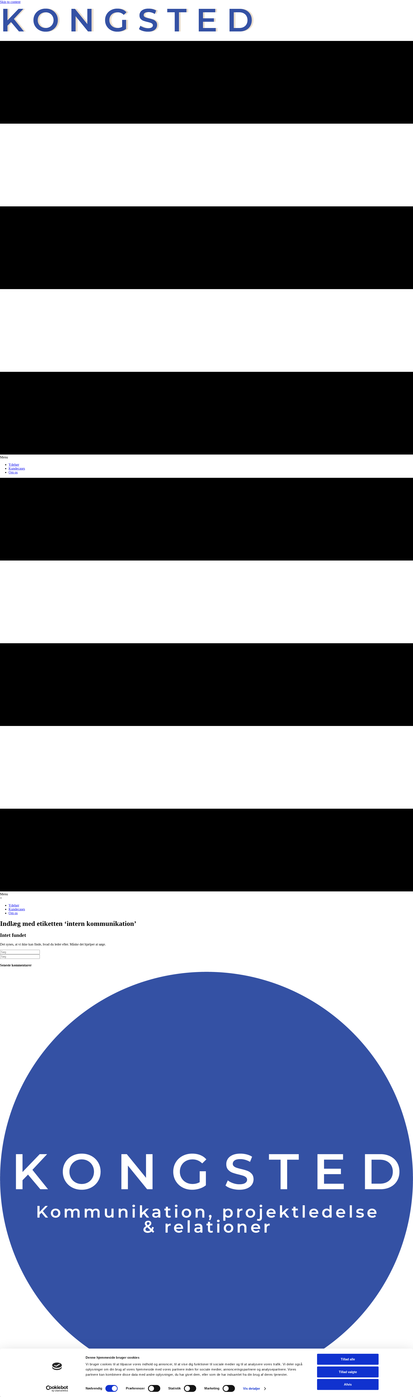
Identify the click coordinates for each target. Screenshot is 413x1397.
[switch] (154, 1388)
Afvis (348, 1384)
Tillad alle (348, 1359)
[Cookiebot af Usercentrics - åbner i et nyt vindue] (57, 1388)
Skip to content (10, 2)
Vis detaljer (251, 1388)
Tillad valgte (348, 1372)
